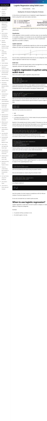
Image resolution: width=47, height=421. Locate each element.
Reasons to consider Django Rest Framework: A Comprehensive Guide (5, 170)
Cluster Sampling (5, 63)
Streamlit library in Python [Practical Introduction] (5, 152)
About (17, 1)
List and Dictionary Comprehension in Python (5, 111)
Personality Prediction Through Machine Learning (5, 46)
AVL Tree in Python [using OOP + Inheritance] (5, 178)
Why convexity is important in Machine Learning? (5, 67)
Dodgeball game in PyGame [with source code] (5, 105)
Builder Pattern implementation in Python (5, 129)
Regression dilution (5, 80)
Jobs (14, 1)
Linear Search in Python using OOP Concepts (5, 187)
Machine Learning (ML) (26, 8)
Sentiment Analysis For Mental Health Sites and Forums (5, 72)
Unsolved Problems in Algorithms (4, 13)
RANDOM (26, 1)
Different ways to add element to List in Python (5, 124)
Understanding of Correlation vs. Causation (5, 95)
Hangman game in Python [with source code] (5, 157)
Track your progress (33, 1)
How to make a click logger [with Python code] (5, 146)
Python (33, 8)
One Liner (22, 1)
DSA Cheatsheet (5, 1)
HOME (11, 1)
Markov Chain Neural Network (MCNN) (4, 59)
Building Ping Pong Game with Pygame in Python (5, 163)
